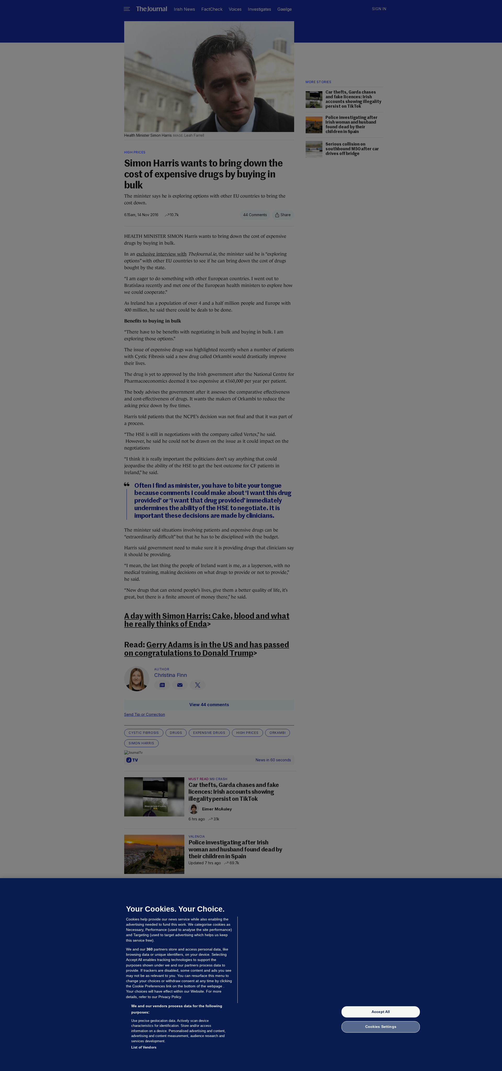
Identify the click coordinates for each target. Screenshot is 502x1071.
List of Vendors (143, 1047)
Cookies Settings (380, 1027)
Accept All (381, 1012)
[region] (251, 974)
